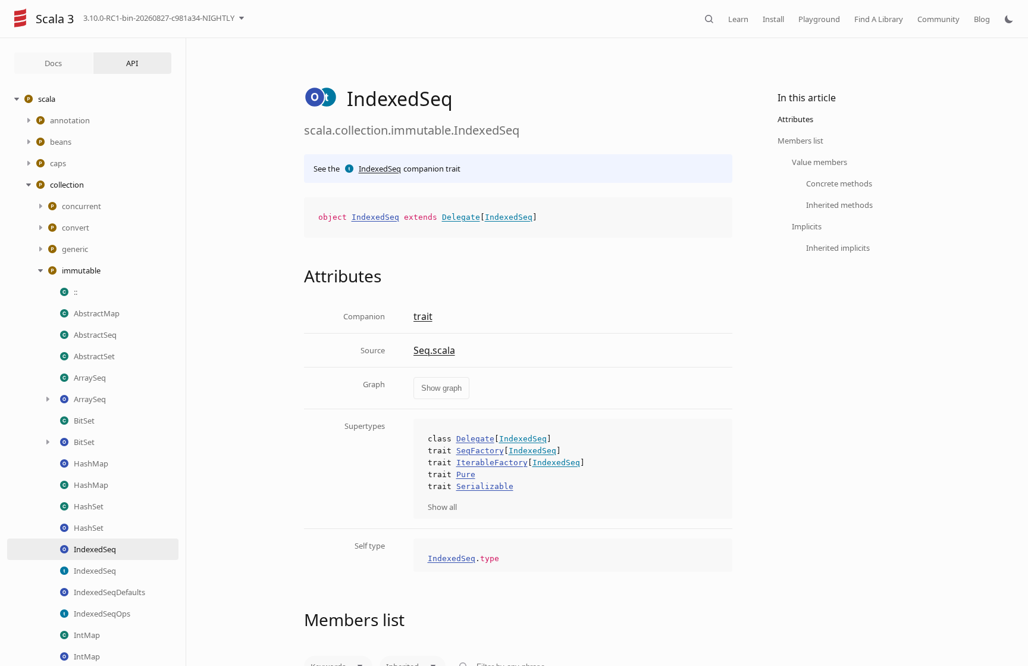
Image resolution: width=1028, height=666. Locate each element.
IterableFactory (492, 462)
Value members (819, 162)
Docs (53, 63)
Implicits (807, 226)
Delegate (461, 217)
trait (422, 316)
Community (938, 19)
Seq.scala (434, 350)
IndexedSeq (380, 168)
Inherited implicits (838, 247)
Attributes (795, 119)
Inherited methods (839, 205)
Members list (800, 140)
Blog (982, 19)
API (132, 63)
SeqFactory (480, 450)
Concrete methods (839, 183)
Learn (738, 19)
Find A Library (878, 19)
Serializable (484, 486)
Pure (465, 474)
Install (773, 19)
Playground (819, 19)
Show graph (441, 388)
